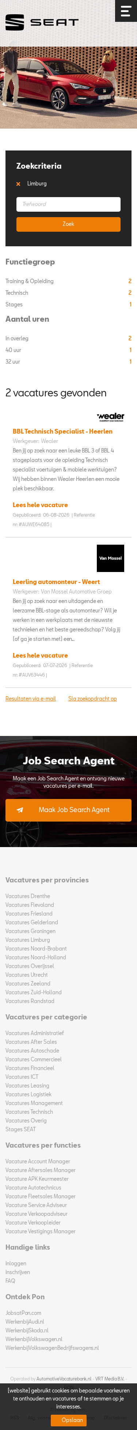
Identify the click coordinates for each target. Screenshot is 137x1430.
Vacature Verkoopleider (33, 1223)
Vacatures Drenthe (27, 896)
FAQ (10, 1281)
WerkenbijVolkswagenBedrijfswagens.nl (52, 1348)
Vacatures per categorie (46, 1017)
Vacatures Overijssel (29, 966)
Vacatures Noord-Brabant (36, 949)
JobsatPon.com (23, 1313)
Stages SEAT (20, 1129)
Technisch (17, 293)
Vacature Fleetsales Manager (40, 1196)
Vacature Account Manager (37, 1161)
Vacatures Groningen (30, 931)
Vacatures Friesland (29, 914)
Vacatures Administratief (34, 1033)
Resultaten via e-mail (30, 699)
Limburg (37, 184)
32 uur (13, 362)
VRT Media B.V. (109, 1379)
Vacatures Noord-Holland (35, 957)
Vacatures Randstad (29, 1001)
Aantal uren (27, 320)
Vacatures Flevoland (29, 905)
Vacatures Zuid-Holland (33, 992)
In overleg (17, 338)
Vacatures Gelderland (31, 922)
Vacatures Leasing (27, 1086)
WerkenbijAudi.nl (24, 1322)
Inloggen (15, 1263)
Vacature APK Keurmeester (37, 1179)
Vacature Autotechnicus (33, 1188)
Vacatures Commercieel (33, 1059)
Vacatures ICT (21, 1077)
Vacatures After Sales (31, 1042)
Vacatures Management (34, 1103)
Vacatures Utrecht (26, 975)
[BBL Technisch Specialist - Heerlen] (108, 424)
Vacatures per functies (43, 1146)
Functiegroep (30, 262)
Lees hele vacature (40, 506)
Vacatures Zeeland (27, 984)
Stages (14, 304)
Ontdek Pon (25, 1297)
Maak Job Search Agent (74, 810)
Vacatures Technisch (29, 1112)
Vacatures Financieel (29, 1068)
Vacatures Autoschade (32, 1051)
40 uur (13, 350)
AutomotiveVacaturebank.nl (64, 1379)
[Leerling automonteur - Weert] (108, 574)
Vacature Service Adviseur (36, 1205)
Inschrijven (17, 1272)
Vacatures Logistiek (28, 1094)
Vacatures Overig (26, 1121)
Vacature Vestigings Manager (40, 1231)
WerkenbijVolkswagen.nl (33, 1339)
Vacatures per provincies (47, 880)
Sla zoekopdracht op (92, 699)
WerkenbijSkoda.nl (27, 1330)
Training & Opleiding (30, 281)
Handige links (27, 1248)
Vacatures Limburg (27, 940)
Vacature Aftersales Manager (40, 1170)
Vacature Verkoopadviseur (36, 1214)
